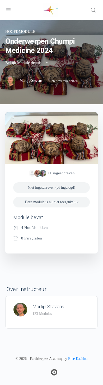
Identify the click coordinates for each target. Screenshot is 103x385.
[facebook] (54, 372)
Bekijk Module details (24, 63)
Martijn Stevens (48, 306)
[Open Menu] (8, 9)
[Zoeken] (93, 10)
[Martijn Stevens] (20, 309)
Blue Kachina (77, 359)
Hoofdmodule (20, 32)
